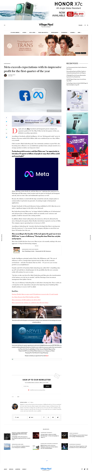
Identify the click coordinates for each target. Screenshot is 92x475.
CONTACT (24, 469)
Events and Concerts (33, 249)
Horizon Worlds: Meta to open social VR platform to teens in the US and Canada (35, 294)
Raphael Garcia (12, 74)
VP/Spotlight (14, 434)
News (22, 444)
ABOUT (5, 469)
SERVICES (11, 469)
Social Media (24, 434)
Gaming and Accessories (46, 443)
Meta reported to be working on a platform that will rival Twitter (30, 302)
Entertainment (7, 63)
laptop (70, 433)
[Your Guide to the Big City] (46, 25)
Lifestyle (23, 433)
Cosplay (19, 432)
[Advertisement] (77, 192)
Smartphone (43, 432)
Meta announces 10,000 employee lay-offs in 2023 (26, 300)
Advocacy (14, 432)
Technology (49, 432)
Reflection (18, 434)
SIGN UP (47, 386)
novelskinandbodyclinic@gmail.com (23, 347)
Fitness (13, 433)
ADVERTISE (17, 469)
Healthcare (17, 433)
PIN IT (37, 121)
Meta (28, 129)
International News (16, 444)
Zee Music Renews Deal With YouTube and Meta (25, 297)
